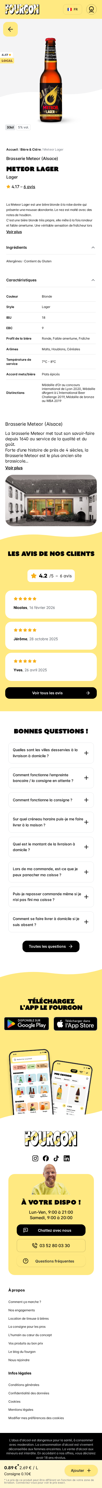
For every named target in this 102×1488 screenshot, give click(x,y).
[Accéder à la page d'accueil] (22, 9)
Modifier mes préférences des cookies (36, 1418)
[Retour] (10, 29)
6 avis (29, 186)
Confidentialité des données (28, 1393)
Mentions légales (20, 1410)
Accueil (12, 149)
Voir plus (14, 231)
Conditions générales (23, 1385)
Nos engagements (21, 1310)
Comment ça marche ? (24, 1302)
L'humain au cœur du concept (30, 1335)
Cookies (14, 1401)
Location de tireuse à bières (28, 1318)
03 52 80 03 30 (54, 1245)
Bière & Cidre (30, 149)
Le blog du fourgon (22, 1352)
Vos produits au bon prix (25, 1343)
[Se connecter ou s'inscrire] (91, 9)
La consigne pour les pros (27, 1327)
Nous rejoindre (19, 1360)
